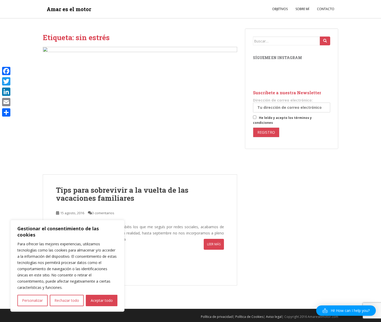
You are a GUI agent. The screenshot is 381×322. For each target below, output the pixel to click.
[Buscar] (325, 41)
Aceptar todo (102, 300)
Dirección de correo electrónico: (283, 100)
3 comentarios (103, 213)
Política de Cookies (249, 316)
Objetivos (280, 9)
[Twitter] (6, 81)
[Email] (6, 102)
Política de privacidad (217, 316)
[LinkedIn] (6, 92)
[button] (346, 310)
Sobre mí (302, 9)
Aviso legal (274, 316)
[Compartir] (6, 112)
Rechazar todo (66, 300)
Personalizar (32, 300)
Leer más (214, 244)
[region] (67, 266)
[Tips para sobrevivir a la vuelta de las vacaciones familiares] (140, 110)
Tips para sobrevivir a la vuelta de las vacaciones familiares (122, 194)
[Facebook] (6, 71)
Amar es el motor (69, 9)
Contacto (325, 9)
